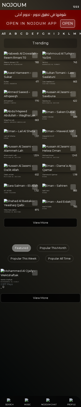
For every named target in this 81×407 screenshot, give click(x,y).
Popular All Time (59, 258)
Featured (21, 248)
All (4, 33)
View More (40, 222)
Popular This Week (24, 258)
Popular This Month (53, 248)
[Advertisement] (40, 350)
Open (67, 23)
